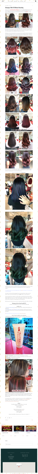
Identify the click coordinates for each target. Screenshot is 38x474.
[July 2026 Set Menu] (19, 428)
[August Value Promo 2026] (7, 428)
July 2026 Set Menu (17, 432)
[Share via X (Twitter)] (7, 417)
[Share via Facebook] (5, 417)
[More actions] (32, 5)
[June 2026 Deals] (31, 428)
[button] (35, 0)
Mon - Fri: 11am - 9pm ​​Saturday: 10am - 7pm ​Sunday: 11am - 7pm (25, 455)
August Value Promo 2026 (5, 432)
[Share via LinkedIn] (9, 417)
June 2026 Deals (28, 432)
